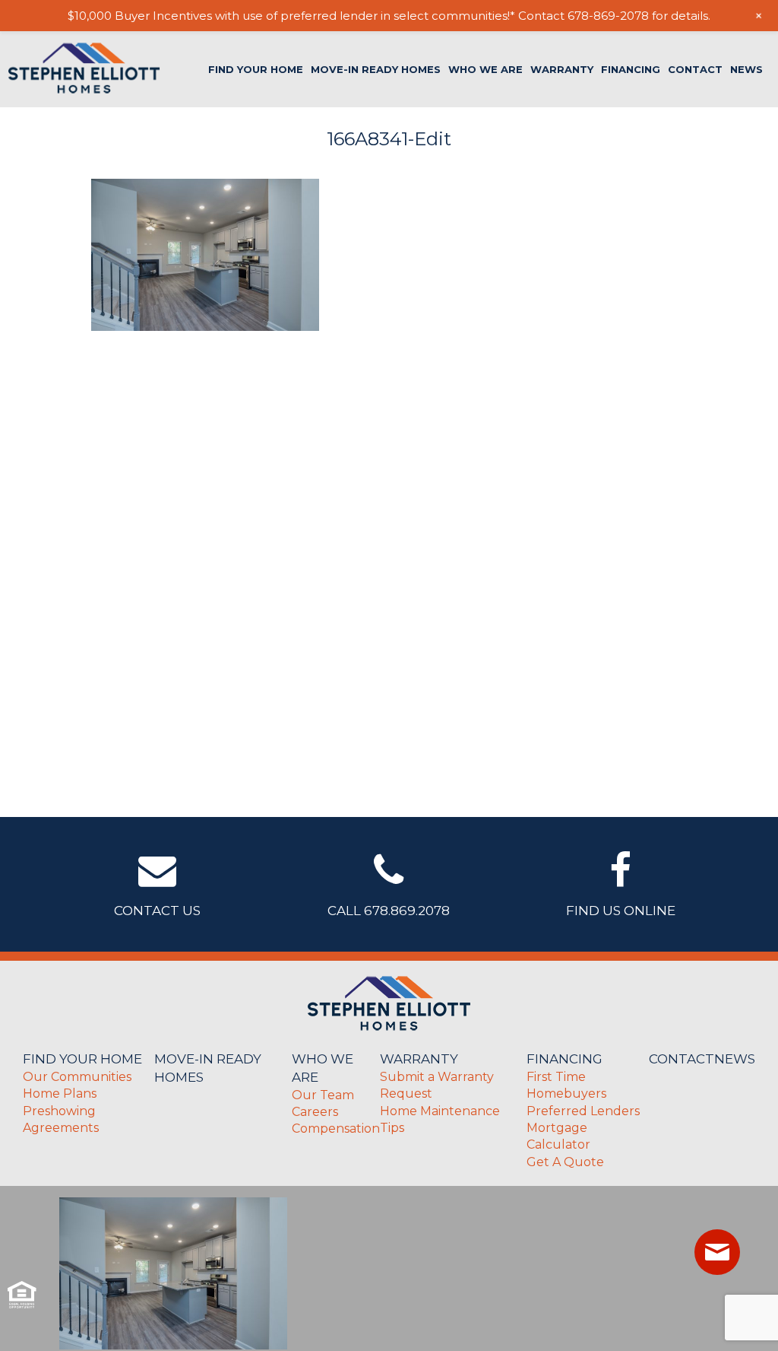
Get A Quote (565, 1162)
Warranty (561, 70)
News (746, 70)
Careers (315, 1112)
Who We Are (485, 70)
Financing (630, 70)
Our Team (323, 1095)
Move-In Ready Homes (376, 70)
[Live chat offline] (717, 1252)
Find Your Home (255, 70)
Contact (695, 70)
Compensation (336, 1128)
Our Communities (77, 1077)
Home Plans (59, 1093)
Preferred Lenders (583, 1111)
